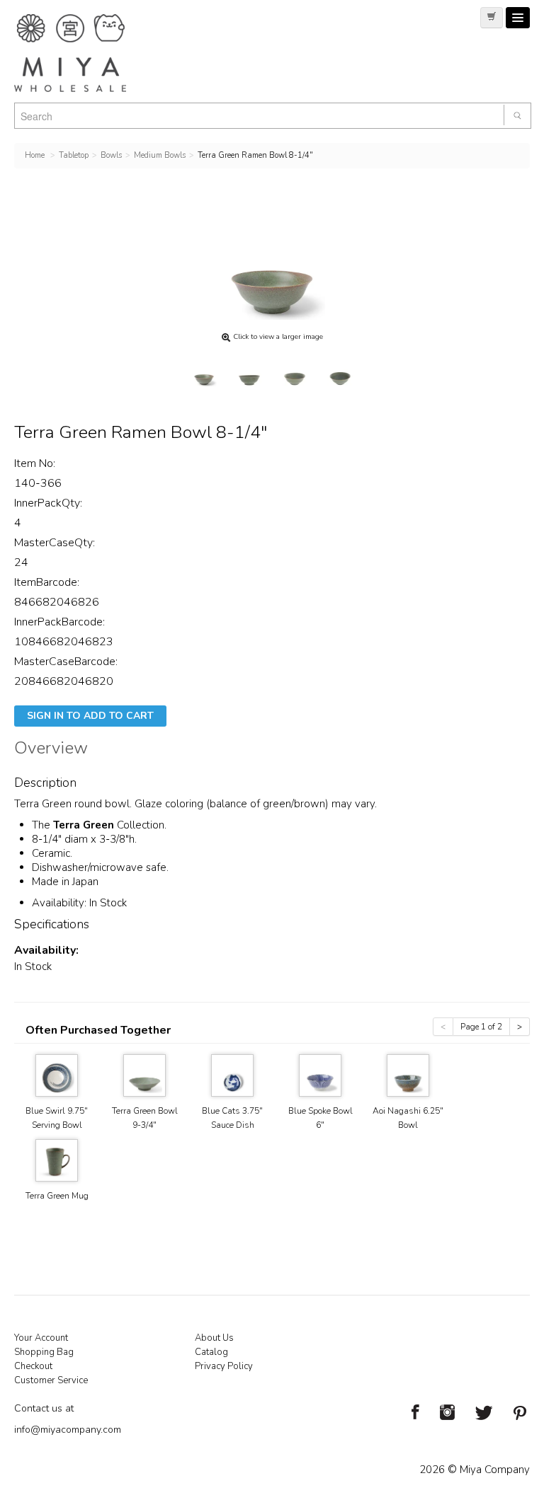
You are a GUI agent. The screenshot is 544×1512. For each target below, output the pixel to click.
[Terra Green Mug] (56, 1159)
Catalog (211, 1352)
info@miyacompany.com (67, 1429)
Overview (51, 750)
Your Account (41, 1338)
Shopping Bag (44, 1352)
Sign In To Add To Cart (90, 715)
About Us (214, 1338)
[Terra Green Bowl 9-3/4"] (144, 1074)
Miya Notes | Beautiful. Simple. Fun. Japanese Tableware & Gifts (85, 53)
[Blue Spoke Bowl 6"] (320, 1074)
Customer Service (51, 1380)
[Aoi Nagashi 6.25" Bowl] (408, 1074)
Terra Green (83, 825)
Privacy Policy (224, 1366)
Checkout (33, 1366)
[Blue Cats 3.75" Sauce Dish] (232, 1074)
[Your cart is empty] (491, 17)
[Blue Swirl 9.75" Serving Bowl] (56, 1074)
